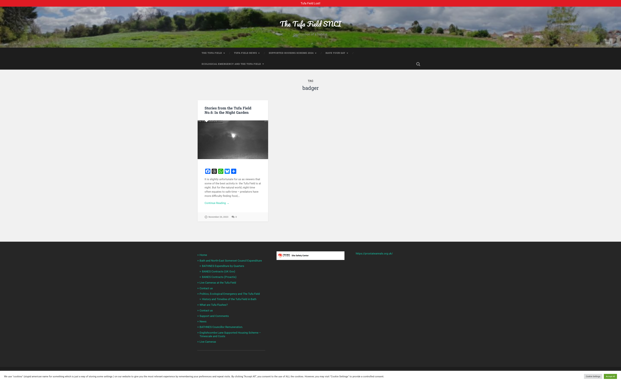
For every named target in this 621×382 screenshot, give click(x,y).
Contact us (206, 288)
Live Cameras (208, 341)
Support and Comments (214, 316)
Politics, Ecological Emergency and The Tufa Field (230, 293)
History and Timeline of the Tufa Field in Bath (229, 299)
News (203, 321)
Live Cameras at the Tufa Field (218, 282)
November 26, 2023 (218, 217)
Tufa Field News (245, 52)
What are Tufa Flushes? (214, 304)
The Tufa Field (212, 52)
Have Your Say (335, 52)
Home (203, 255)
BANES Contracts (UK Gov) (218, 271)
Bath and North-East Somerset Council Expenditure (231, 260)
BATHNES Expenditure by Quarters (223, 266)
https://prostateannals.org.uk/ (374, 253)
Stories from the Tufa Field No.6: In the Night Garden (228, 110)
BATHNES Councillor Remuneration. (221, 327)
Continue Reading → (217, 203)
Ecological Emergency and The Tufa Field (231, 63)
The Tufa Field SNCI (310, 23)
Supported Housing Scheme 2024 (291, 52)
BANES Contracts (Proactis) (219, 277)
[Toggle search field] (418, 64)
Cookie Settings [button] (593, 376)
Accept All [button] (610, 376)
